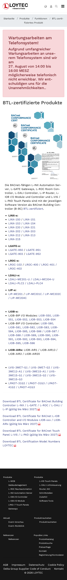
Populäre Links (41, 535)
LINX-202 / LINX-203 (21, 231)
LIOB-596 (29, 343)
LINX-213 (29, 235)
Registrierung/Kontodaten (51, 555)
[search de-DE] (56, 6)
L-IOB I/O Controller (17, 497)
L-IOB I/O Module (16, 501)
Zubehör (43, 497)
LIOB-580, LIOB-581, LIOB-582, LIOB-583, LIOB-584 (33, 327)
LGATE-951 (33, 250)
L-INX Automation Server (20, 493)
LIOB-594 (49, 339)
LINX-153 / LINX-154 (21, 223)
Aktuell (6, 518)
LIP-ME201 (15, 294)
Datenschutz (36, 564)
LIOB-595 (14, 343)
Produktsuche (45, 543)
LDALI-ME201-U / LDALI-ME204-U (31, 279)
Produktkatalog (46, 539)
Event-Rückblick (16, 526)
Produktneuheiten (42, 518)
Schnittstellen (46, 493)
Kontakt (43, 551)
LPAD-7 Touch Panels (18, 505)
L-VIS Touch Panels (48, 481)
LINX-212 (14, 235)
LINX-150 (14, 219)
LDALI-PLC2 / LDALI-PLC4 (25, 283)
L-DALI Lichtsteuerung (50, 485)
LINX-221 (29, 227)
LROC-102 (15, 264)
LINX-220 (14, 227)
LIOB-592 (21, 339)
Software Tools (46, 501)
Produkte (7, 477)
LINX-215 (14, 239)
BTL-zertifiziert (33, 208)
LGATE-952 (33, 254)
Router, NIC (44, 489)
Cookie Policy (56, 564)
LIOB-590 (44, 335)
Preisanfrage (45, 547)
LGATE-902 (15, 254)
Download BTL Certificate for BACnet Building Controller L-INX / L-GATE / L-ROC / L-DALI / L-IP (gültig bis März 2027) (33, 405)
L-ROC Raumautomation (20, 489)
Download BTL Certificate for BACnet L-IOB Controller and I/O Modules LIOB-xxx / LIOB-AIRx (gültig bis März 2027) (32, 420)
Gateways (13, 509)
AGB (5, 564)
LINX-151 (29, 219)
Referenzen (8, 535)
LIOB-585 (21, 331)
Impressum (18, 564)
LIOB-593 (35, 339)
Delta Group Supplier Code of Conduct (27, 568)
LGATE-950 (15, 250)
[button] (45, 6)
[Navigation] (62, 6)
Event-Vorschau (16, 522)
